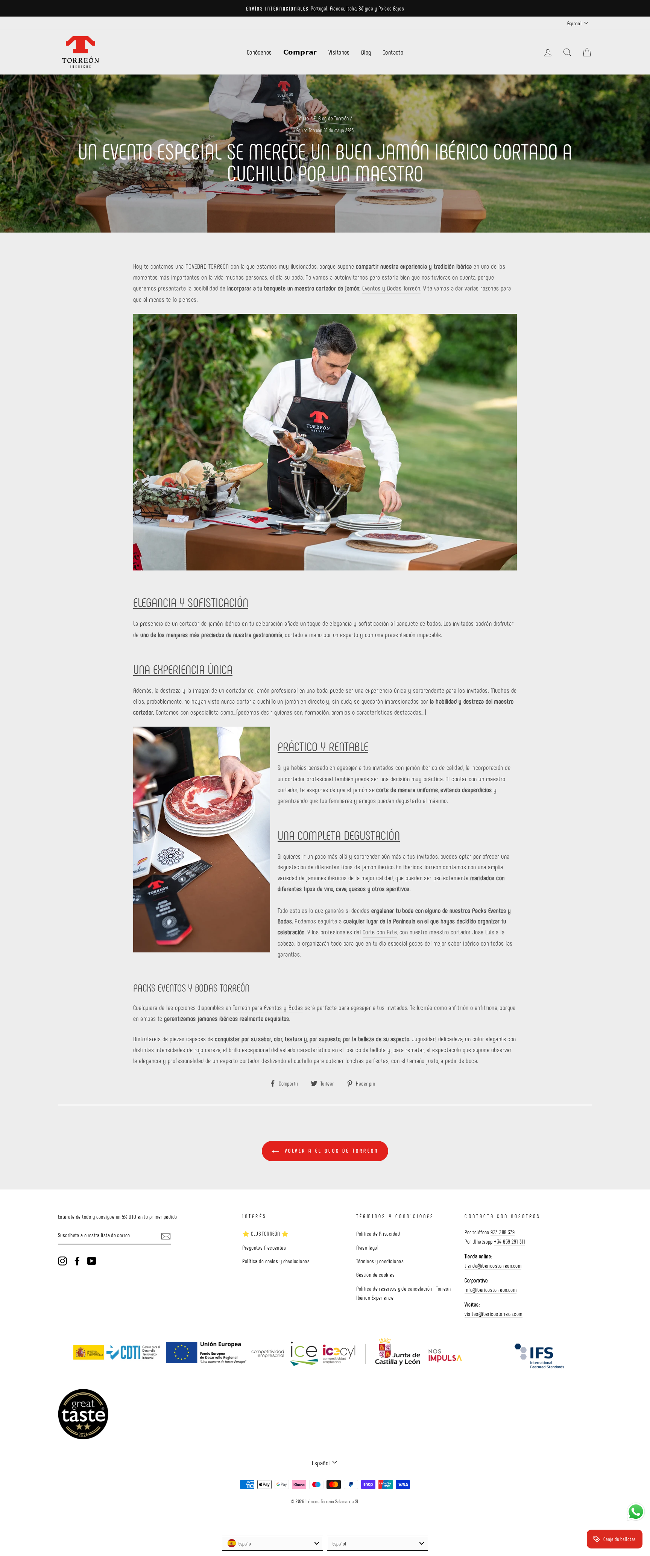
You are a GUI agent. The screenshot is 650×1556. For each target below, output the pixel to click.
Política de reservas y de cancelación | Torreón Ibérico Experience (403, 1293)
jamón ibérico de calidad (434, 767)
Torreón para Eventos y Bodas (268, 1007)
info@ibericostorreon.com (490, 1289)
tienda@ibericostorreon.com (493, 1265)
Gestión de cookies (375, 1274)
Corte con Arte (380, 932)
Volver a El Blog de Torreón (330, 1150)
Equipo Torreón (309, 130)
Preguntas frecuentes (264, 1247)
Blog (366, 52)
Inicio (303, 118)
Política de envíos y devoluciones (276, 1261)
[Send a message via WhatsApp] (636, 1511)
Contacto (393, 52)
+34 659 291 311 (509, 1241)
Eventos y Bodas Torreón (391, 288)
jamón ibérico (224, 623)
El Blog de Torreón (331, 118)
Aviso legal (367, 1247)
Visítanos (339, 52)
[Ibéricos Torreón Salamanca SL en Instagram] (62, 1260)
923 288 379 (503, 1232)
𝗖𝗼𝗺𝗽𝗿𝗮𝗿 (300, 52)
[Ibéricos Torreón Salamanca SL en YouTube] (91, 1260)
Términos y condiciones (380, 1261)
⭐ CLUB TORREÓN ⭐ (265, 1233)
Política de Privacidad (378, 1233)
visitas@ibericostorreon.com (493, 1313)
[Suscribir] (166, 1235)
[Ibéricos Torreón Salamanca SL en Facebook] (77, 1260)
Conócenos (259, 52)
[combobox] (272, 1543)
